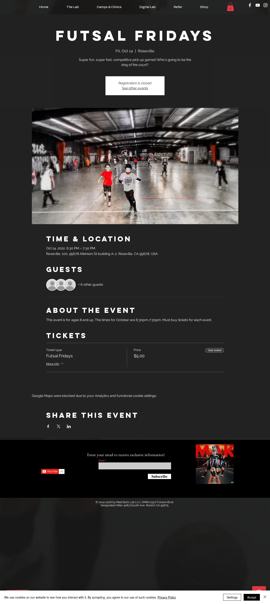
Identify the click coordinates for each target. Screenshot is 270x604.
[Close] (264, 597)
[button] (230, 7)
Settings (232, 597)
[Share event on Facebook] (48, 426)
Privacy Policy (167, 597)
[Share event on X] (59, 426)
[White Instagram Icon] (265, 5)
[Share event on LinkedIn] (69, 426)
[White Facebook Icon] (249, 5)
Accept (251, 597)
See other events (135, 88)
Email (101, 460)
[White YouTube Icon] (257, 5)
